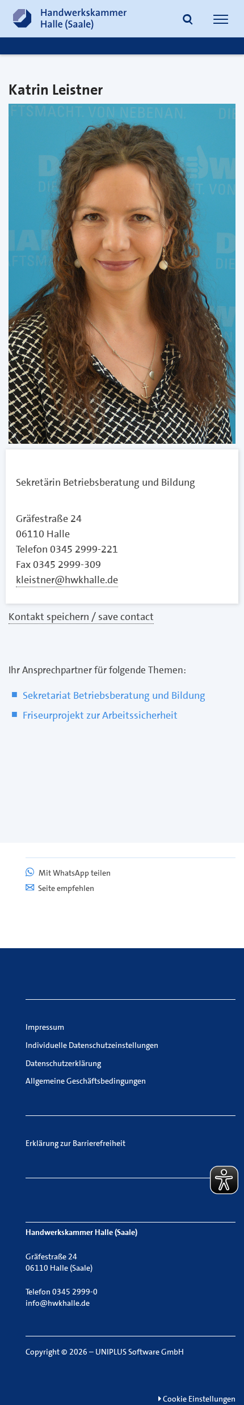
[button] (188, 20)
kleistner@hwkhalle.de (67, 580)
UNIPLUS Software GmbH (139, 1352)
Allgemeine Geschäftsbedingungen (86, 1081)
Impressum (45, 1027)
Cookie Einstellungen (198, 1399)
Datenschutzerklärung (63, 1063)
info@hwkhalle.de (58, 1303)
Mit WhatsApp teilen (74, 873)
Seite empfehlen (66, 888)
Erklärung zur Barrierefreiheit (75, 1143)
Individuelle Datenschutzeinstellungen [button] (92, 1045)
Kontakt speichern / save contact (81, 616)
